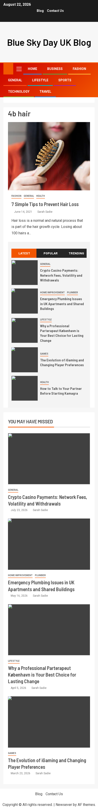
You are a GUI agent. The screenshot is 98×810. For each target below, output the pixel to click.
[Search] (90, 68)
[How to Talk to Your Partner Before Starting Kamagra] (24, 388)
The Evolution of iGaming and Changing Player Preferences (62, 362)
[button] (18, 68)
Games (44, 354)
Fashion (79, 69)
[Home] (8, 68)
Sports (64, 80)
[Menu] (18, 68)
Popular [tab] (51, 253)
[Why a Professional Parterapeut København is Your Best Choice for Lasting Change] (24, 330)
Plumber (72, 292)
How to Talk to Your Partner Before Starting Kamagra (61, 390)
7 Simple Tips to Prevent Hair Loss (45, 204)
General (15, 80)
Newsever (64, 804)
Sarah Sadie (44, 211)
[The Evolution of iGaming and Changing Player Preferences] (24, 359)
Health (40, 196)
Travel (45, 91)
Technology (18, 91)
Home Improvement (52, 292)
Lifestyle (40, 80)
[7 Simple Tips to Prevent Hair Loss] (49, 156)
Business (55, 69)
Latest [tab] (24, 253)
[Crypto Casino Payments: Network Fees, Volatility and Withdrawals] (24, 272)
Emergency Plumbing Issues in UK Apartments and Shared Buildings (62, 303)
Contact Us (55, 11)
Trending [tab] (76, 253)
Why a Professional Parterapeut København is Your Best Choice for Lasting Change (61, 333)
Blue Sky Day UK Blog (49, 42)
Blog (40, 11)
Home (32, 69)
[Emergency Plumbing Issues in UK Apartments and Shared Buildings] (24, 301)
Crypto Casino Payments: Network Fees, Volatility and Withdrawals (61, 275)
